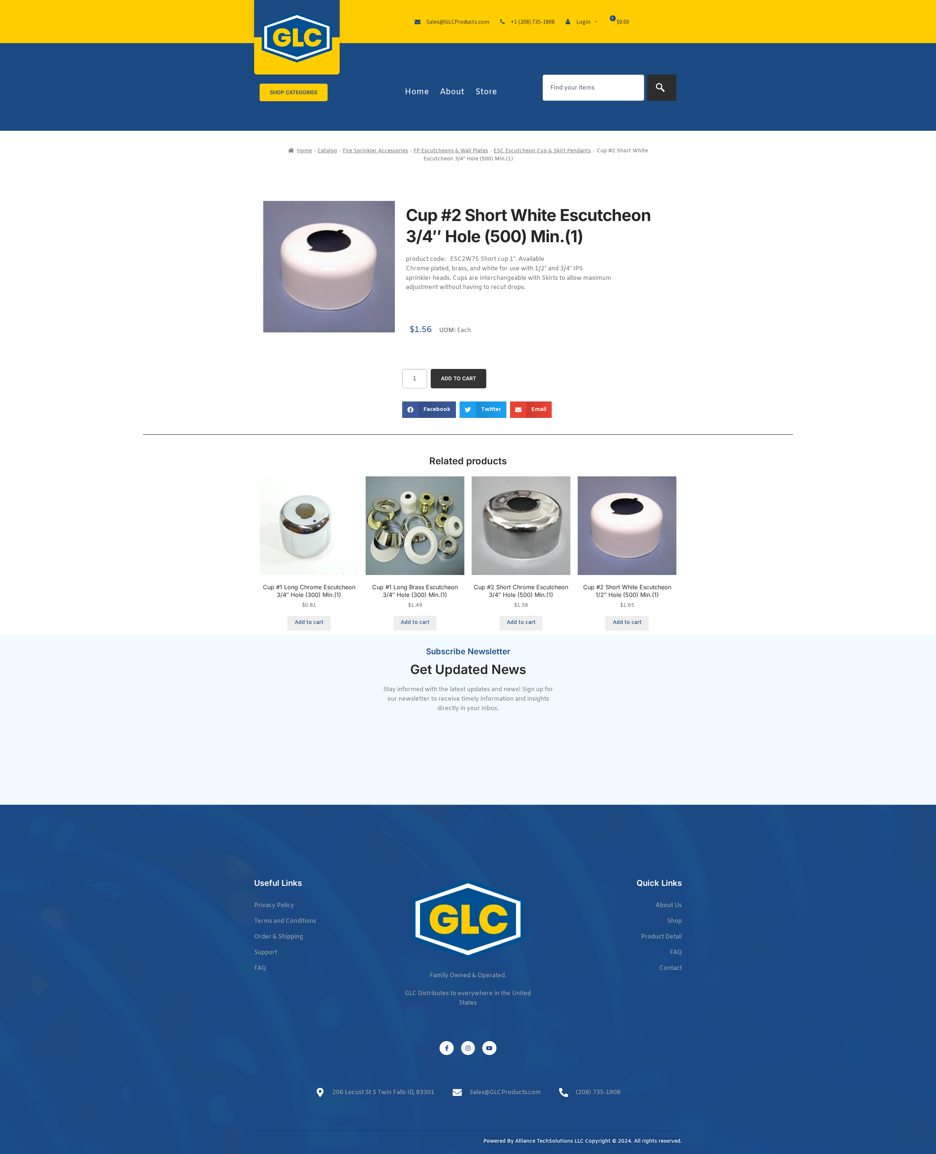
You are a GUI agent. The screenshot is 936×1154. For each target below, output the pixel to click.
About (452, 92)
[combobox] (593, 88)
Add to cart (458, 378)
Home (417, 92)
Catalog (327, 151)
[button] (429, 409)
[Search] (661, 88)
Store (486, 92)
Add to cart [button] (309, 622)
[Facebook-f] (446, 1048)
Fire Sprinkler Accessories (375, 151)
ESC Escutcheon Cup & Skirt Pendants (542, 151)
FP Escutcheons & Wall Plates (451, 151)
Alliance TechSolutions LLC (549, 1141)
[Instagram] (468, 1048)
